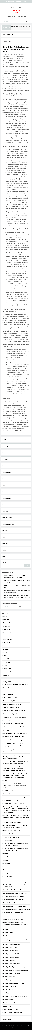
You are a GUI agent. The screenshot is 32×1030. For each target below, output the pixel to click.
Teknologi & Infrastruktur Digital (11, 944)
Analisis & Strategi (8, 691)
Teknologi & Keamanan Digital (11, 954)
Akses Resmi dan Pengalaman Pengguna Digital (15, 684)
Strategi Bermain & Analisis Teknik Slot (13, 919)
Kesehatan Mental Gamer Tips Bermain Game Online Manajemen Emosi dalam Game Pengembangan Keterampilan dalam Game (15, 768)
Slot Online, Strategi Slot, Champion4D (13, 912)
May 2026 (5, 616)
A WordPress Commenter (10, 607)
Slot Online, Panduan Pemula (10, 903)
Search (4, 562)
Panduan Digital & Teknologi (10, 800)
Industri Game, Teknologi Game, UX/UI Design (15, 717)
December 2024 (7, 668)
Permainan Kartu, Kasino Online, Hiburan (13, 834)
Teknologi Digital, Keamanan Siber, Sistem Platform (16, 970)
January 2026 (6, 626)
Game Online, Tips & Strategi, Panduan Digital (15, 710)
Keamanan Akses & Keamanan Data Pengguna (15, 733)
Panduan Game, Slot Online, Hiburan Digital (14, 803)
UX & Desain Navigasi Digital (10, 1009)
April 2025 (5, 655)
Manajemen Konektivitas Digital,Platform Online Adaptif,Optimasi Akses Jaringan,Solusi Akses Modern (15, 785)
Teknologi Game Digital (9, 976)
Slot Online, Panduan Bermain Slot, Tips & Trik (15, 899)
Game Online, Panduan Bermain (11, 707)
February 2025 (6, 662)
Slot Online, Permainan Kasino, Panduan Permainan (16, 909)
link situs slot (6, 459)
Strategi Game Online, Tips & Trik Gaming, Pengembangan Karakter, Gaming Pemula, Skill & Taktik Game (15, 924)
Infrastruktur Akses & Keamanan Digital (13, 723)
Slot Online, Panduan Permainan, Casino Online (15, 906)
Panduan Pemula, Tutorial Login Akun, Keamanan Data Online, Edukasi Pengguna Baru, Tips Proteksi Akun (16, 817)
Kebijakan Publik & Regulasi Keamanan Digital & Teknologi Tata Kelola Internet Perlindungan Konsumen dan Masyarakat (15, 756)
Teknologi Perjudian (8, 980)
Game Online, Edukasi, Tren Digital (12, 704)
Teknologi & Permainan (9, 960)
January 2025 (6, 665)
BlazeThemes (16, 1027)
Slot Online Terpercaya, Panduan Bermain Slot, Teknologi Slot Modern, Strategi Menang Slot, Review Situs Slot (15, 884)
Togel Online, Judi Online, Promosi (12, 1003)
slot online (6, 880)
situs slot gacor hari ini (9, 478)
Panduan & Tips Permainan (10, 794)
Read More (5, 433)
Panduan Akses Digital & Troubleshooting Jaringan (16, 797)
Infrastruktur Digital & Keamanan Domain (13, 727)
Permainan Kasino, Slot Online (11, 837)
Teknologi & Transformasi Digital (11, 963)
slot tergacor (6, 916)
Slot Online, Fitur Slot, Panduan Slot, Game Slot (15, 893)
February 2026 (6, 623)
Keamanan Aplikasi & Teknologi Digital (13, 740)
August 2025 (6, 642)
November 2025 (7, 633)
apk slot (5, 530)
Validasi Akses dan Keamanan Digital (13, 1012)
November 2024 (7, 672)
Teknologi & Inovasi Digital (10, 947)
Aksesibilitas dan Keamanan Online (12, 688)
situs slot (5, 860)
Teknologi (5, 929)
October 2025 (6, 636)
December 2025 (7, 629)
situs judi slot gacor (8, 857)
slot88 (4, 550)
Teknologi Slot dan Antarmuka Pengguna (13, 983)
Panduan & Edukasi (8, 790)
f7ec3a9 (6, 54)
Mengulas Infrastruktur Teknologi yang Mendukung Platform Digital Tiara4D (16, 1)
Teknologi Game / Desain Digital (11, 973)
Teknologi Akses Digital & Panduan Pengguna (15, 967)
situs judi (5, 853)
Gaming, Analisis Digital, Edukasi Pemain (13, 714)
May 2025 (5, 652)
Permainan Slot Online (9, 840)
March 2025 (6, 659)
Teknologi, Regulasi (8, 999)
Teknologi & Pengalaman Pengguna (12, 957)
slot (27, 255)
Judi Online (6, 730)
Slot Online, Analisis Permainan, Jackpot (13, 890)
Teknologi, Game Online (9, 990)
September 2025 (7, 639)
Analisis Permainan (8, 694)
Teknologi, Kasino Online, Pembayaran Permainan (16, 993)
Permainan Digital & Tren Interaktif (12, 830)
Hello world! (22, 607)
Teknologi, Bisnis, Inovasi (9, 986)
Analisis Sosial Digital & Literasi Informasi (14, 701)
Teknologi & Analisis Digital (10, 932)
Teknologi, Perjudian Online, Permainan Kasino (15, 996)
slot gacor (5, 446)
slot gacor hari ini (7, 491)
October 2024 (6, 675)
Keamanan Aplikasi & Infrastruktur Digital (13, 736)
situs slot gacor (7, 452)
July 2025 (5, 646)
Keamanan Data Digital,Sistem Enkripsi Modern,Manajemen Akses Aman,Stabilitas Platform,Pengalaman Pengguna (14, 745)
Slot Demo (6, 870)
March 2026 (6, 619)
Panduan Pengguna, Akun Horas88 (12, 822)
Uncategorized (7, 1006)
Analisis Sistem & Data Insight (11, 697)
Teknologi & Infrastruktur (9, 936)
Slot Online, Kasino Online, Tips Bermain (13, 896)
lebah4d (5, 780)
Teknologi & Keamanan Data (10, 950)
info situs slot (6, 720)
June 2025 (5, 649)
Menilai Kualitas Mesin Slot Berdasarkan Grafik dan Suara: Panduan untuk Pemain (15, 49)
